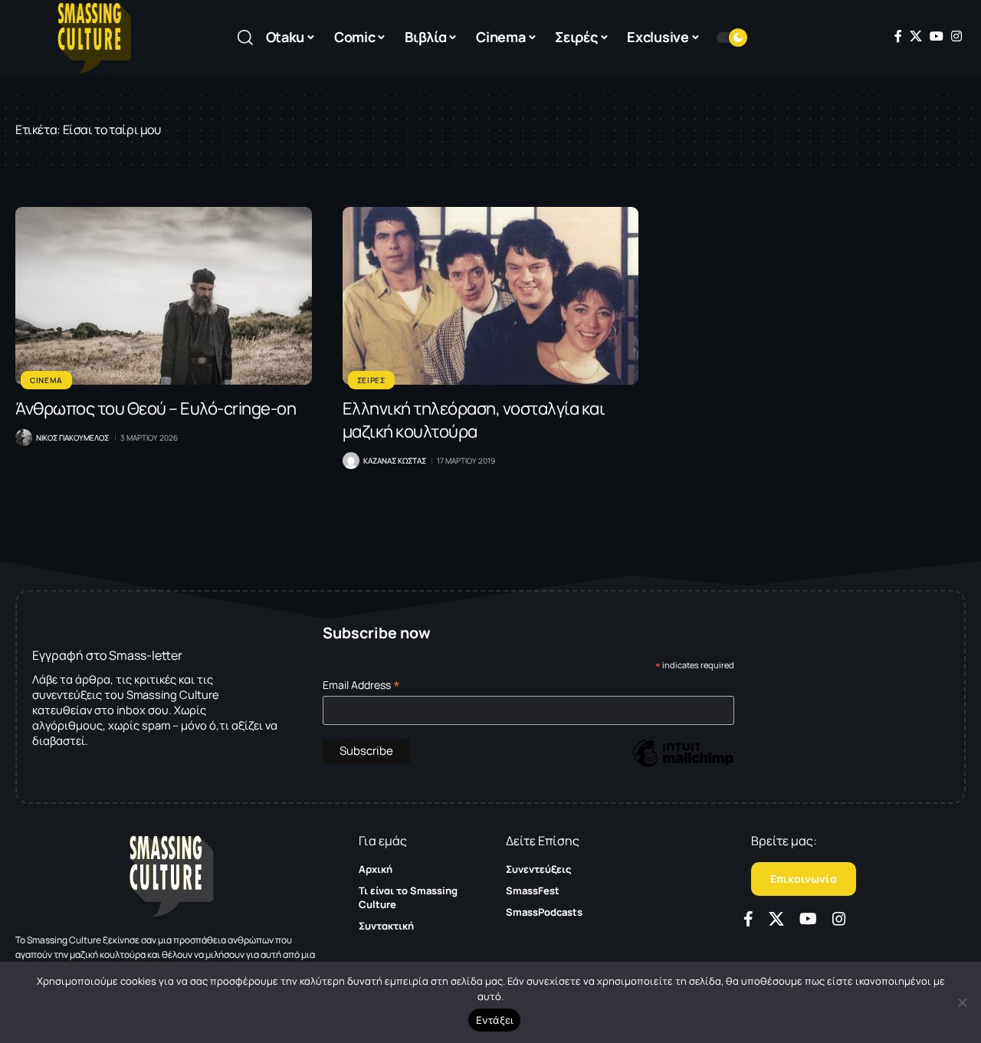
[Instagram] (956, 36)
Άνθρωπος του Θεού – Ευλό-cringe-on (155, 408)
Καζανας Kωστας (394, 460)
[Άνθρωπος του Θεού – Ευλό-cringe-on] (163, 296)
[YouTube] (936, 36)
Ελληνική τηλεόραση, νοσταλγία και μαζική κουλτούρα (474, 420)
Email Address (361, 685)
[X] (916, 36)
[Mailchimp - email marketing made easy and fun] (683, 764)
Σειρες (371, 380)
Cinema (46, 380)
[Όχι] (962, 1002)
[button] (245, 37)
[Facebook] (898, 36)
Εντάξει (494, 1020)
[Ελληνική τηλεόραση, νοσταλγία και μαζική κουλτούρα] (491, 296)
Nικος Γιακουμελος (72, 437)
